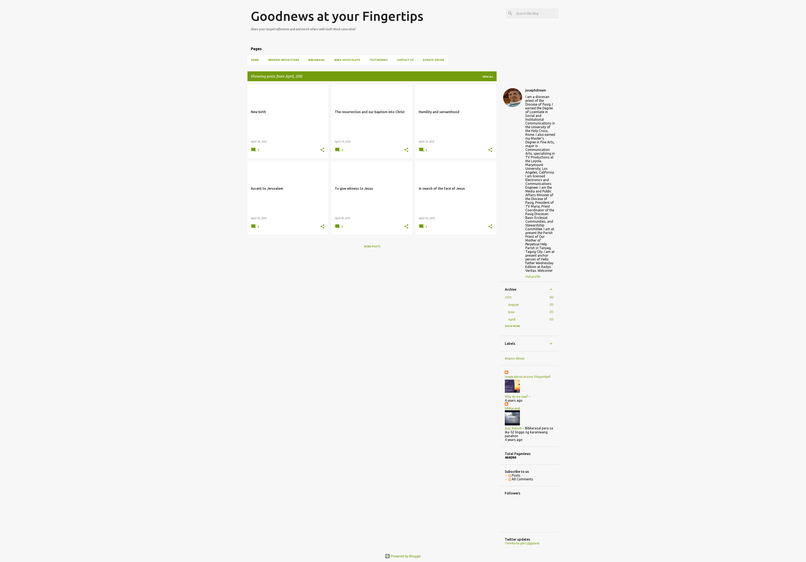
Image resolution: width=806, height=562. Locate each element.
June (511, 312)
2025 (508, 297)
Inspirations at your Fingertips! (527, 377)
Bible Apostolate (347, 60)
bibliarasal (512, 408)
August (513, 305)
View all (487, 76)
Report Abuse (515, 358)
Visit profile (532, 276)
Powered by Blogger (405, 556)
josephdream (535, 90)
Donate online (433, 60)
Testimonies (378, 60)
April (511, 319)
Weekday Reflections (283, 60)
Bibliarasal (316, 60)
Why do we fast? (516, 397)
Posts (515, 475)
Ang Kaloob (513, 428)
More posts (372, 246)
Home (255, 60)
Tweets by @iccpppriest (522, 543)
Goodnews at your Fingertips (337, 16)
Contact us (405, 60)
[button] (322, 150)
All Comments (522, 479)
